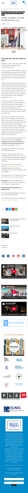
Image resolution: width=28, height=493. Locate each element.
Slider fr (3, 14)
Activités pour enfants (15, 226)
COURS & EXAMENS (12, 11)
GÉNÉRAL (18, 11)
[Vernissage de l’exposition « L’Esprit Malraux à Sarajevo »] (5, 221)
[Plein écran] (25, 277)
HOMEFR (22, 11)
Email (14, 481)
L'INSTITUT (3, 13)
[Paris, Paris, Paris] (5, 235)
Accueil (2, 8)
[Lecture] (3, 277)
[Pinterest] (13, 209)
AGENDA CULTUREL (8, 8)
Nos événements (8, 13)
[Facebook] (7, 209)
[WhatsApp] (16, 209)
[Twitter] (10, 209)
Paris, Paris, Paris (13, 233)
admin (3, 23)
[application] (14, 271)
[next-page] (4, 240)
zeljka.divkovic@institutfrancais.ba (14, 166)
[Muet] (22, 277)
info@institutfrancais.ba (18, 465)
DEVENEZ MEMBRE (14, 334)
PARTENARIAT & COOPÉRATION (18, 13)
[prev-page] (2, 240)
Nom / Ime (14, 477)
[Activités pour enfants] (5, 228)
